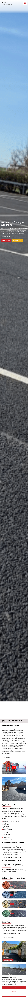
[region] (14, 986)
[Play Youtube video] (14, 767)
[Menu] (25, 3)
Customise (14, 991)
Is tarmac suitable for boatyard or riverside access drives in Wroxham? (12, 865)
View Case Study (8, 960)
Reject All (14, 995)
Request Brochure (17, 240)
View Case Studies (9, 937)
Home (3, 720)
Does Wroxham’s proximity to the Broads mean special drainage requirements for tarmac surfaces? (12, 859)
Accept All (14, 987)
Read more (7, 757)
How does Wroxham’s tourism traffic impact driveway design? (12, 870)
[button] (24, 789)
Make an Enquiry (6, 240)
